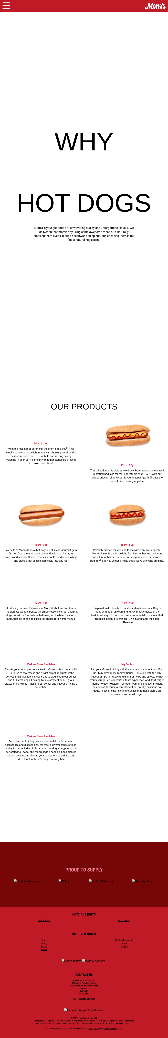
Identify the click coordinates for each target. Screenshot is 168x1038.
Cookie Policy (44, 920)
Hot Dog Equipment (124, 940)
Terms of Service (110, 1028)
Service (44, 946)
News (124, 943)
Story (44, 940)
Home (44, 949)
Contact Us (84, 838)
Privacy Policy (124, 920)
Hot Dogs (44, 943)
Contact (124, 946)
